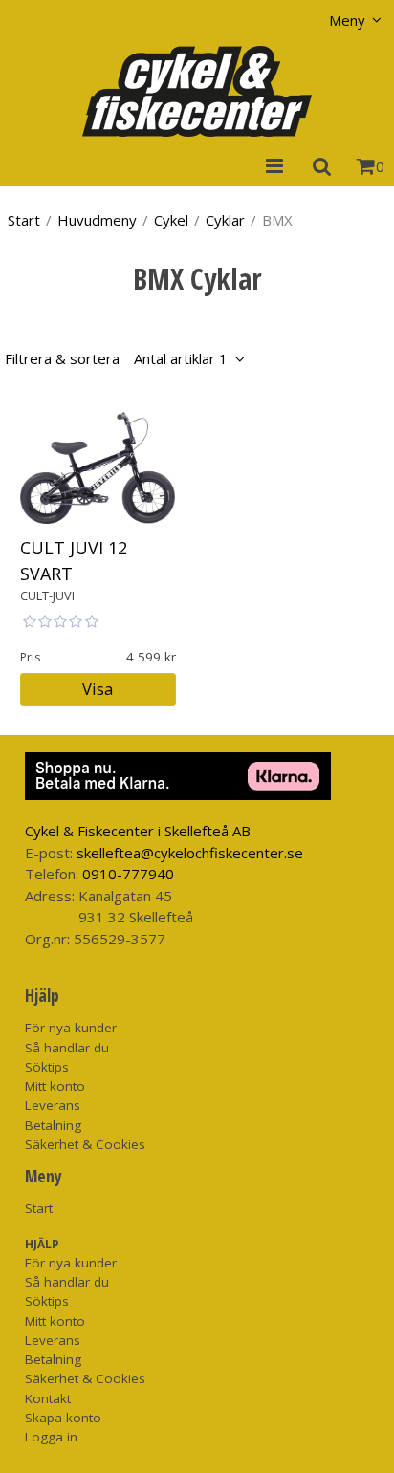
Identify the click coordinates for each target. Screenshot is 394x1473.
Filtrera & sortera (116, 358)
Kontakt (48, 1398)
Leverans (52, 1105)
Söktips (47, 1066)
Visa (97, 689)
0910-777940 (128, 873)
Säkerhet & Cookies (85, 1144)
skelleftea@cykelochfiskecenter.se (190, 852)
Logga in (51, 1436)
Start (24, 219)
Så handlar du (67, 1047)
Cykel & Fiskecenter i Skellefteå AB (138, 830)
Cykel (171, 219)
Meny (347, 20)
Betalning (53, 1125)
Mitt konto (55, 1085)
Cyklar (225, 219)
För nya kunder (71, 1027)
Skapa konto (63, 1417)
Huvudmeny (97, 219)
